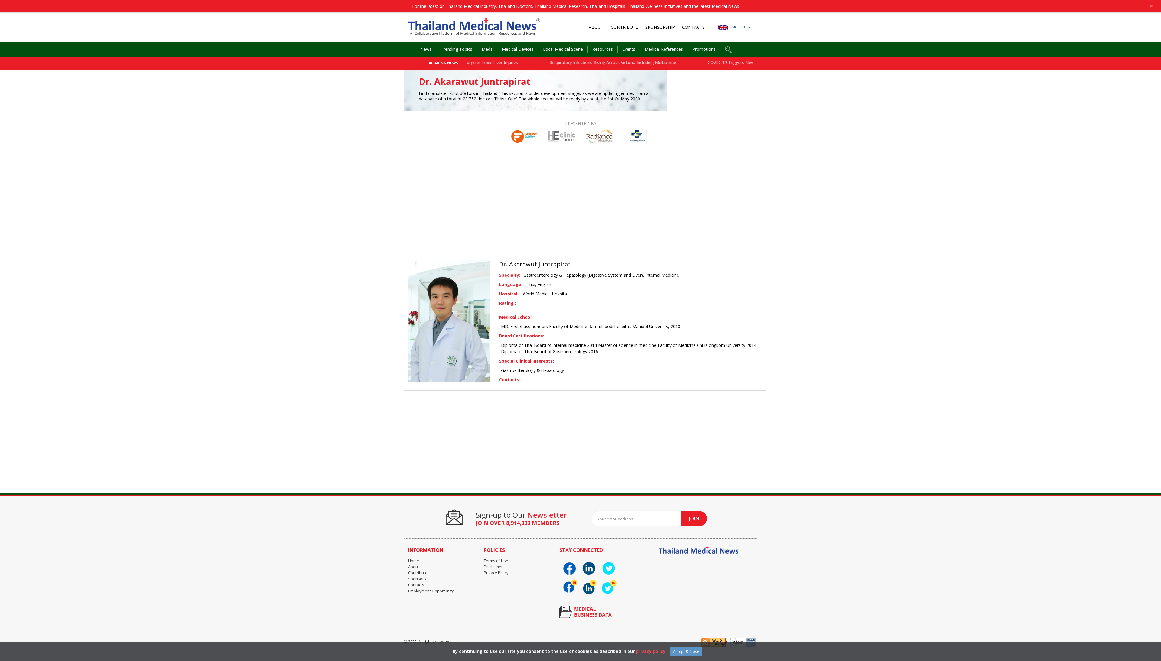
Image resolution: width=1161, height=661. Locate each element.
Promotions (704, 49)
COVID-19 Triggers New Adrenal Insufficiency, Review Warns (745, 62)
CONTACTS (693, 27)
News (425, 49)
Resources (602, 49)
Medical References (664, 49)
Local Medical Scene (563, 49)
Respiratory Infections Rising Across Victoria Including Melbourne (591, 62)
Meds (487, 49)
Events (628, 49)
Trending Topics (456, 49)
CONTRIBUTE (624, 27)
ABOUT (596, 27)
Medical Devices (518, 49)
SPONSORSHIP (660, 27)
